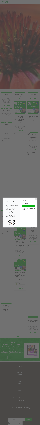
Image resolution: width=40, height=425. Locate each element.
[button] (11, 223)
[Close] (36, 199)
